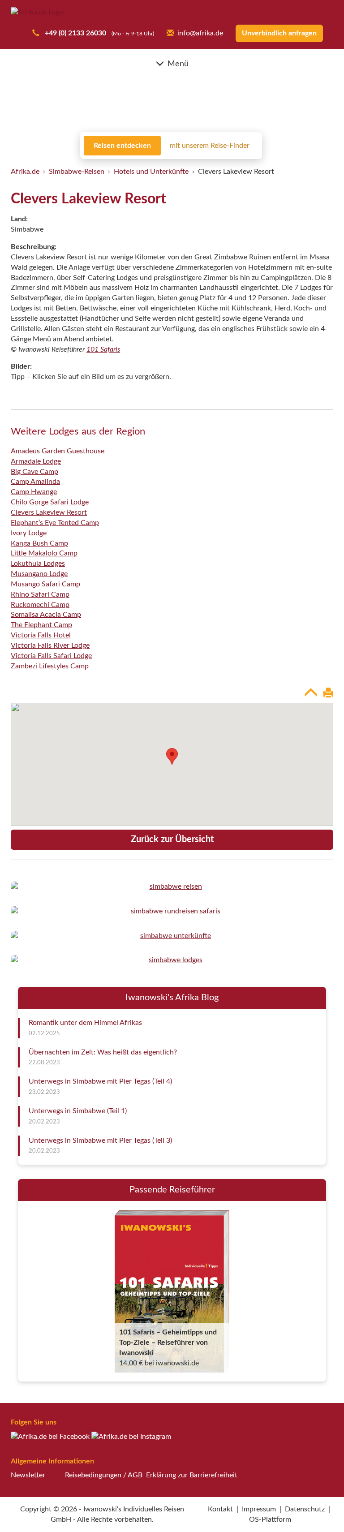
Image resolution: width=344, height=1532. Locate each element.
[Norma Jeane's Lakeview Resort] (172, 887)
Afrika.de (25, 171)
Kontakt (220, 1509)
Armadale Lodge (36, 461)
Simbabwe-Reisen (76, 171)
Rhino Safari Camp (40, 594)
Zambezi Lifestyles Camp (50, 666)
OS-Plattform (270, 1519)
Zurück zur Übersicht (172, 839)
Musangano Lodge (39, 573)
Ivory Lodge (29, 533)
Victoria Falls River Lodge (50, 645)
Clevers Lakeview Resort (49, 512)
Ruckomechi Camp (40, 604)
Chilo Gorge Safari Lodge (50, 502)
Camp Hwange (34, 491)
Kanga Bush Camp (39, 543)
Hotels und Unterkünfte (151, 171)
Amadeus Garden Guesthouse (57, 451)
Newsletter (28, 1475)
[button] (315, 1506)
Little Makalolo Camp (44, 553)
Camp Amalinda (35, 481)
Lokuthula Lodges (38, 563)
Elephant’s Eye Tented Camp (55, 522)
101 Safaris (103, 349)
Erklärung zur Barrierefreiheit (191, 1475)
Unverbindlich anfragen (279, 33)
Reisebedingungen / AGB (103, 1475)
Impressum (259, 1509)
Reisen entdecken (122, 145)
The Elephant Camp (41, 624)
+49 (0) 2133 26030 (74, 33)
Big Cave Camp (34, 471)
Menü (178, 64)
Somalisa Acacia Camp (46, 614)
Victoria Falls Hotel (41, 635)
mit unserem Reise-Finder (209, 145)
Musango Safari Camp (45, 584)
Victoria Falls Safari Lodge (51, 655)
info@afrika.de (200, 33)
